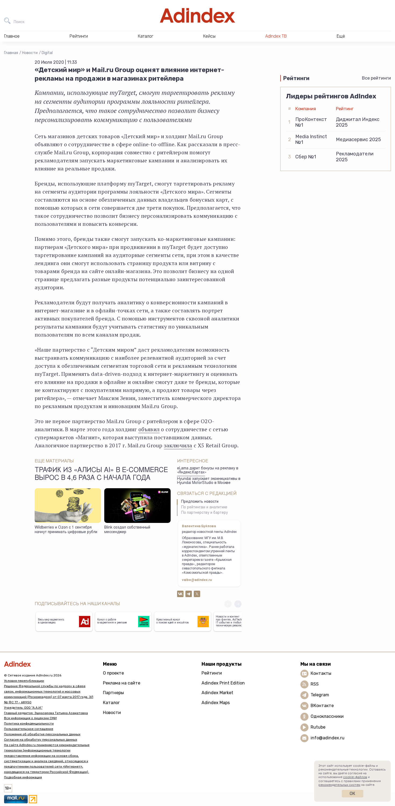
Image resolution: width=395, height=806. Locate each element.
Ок (352, 793)
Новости (30, 53)
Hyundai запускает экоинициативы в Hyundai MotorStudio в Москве (208, 481)
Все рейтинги (376, 78)
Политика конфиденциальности (29, 723)
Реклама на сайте (121, 683)
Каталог (111, 702)
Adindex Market (217, 692)
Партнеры (113, 692)
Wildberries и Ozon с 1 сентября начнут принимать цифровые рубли (66, 530)
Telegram (320, 694)
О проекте (113, 673)
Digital (47, 53)
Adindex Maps (216, 702)
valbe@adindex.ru (197, 580)
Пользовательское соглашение (28, 729)
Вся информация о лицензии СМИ (30, 718)
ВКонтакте (322, 705)
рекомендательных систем (339, 785)
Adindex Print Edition (223, 683)
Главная (11, 53)
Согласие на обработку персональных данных (40, 739)
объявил (149, 429)
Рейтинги (212, 673)
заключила (178, 445)
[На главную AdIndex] (197, 15)
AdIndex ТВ (276, 36)
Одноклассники (327, 716)
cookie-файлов (355, 777)
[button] (238, 604)
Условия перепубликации (24, 681)
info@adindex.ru (327, 737)
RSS (315, 684)
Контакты (321, 673)
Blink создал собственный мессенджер (127, 530)
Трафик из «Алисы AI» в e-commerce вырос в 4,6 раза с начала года (101, 474)
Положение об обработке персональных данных (42, 734)
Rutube (318, 727)
